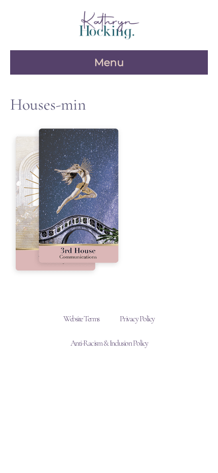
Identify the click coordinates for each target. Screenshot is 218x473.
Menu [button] (109, 62)
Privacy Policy (137, 319)
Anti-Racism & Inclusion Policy (109, 343)
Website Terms (81, 319)
